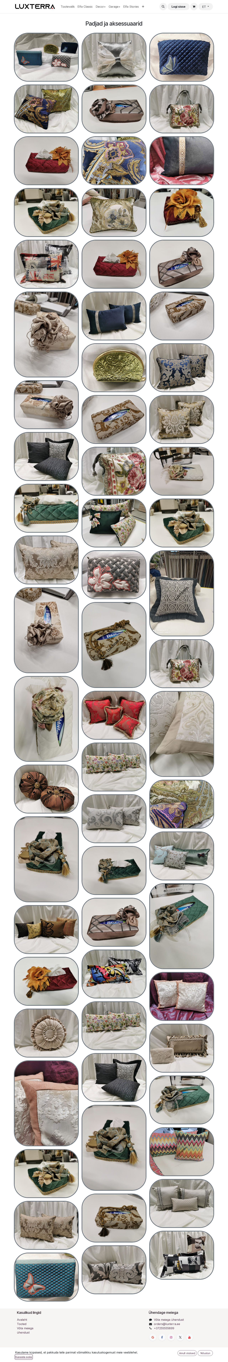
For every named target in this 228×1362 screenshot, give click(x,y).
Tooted (21, 1324)
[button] (163, 6)
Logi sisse (178, 6)
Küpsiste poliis (23, 1356)
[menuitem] (67, 6)
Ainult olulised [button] (187, 1353)
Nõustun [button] (205, 1353)
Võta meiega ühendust (169, 1319)
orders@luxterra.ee (167, 1324)
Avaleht (22, 1319)
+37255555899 (164, 1328)
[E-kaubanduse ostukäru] (194, 6)
